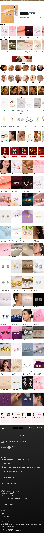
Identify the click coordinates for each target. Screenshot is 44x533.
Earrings (5, 4)
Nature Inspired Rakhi (8, 448)
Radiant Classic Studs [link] (10, 4)
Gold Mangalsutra (24, 441)
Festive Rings (14, 446)
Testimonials (2, 432)
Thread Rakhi (4, 448)
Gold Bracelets (5, 441)
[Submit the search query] (22, 2)
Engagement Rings (10, 446)
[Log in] (40, 2)
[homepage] (3, 2)
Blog (1, 433)
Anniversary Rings (3, 446)
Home (2, 4)
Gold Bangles (17, 441)
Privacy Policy (2, 428)
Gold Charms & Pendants (12, 441)
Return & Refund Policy (3, 429)
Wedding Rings (6, 446)
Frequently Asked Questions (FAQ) (4, 427)
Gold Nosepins (20, 441)
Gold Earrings (2, 441)
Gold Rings (8, 441)
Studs (7, 4)
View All (42, 24)
